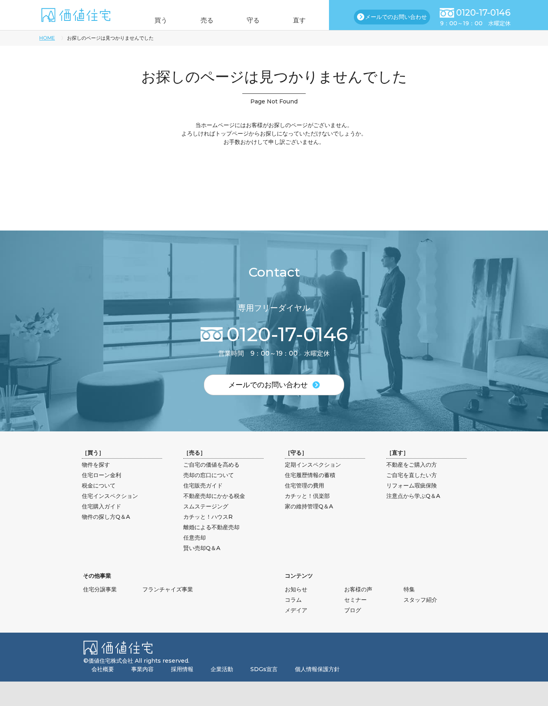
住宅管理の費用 (304, 485)
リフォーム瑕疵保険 (411, 485)
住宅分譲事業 (100, 589)
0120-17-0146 (483, 12)
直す (299, 20)
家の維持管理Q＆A (309, 506)
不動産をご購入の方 (411, 464)
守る (253, 20)
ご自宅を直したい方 (411, 475)
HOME (47, 38)
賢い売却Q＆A (201, 548)
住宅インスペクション (110, 496)
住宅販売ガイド (203, 485)
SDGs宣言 (264, 669)
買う (160, 20)
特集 (409, 589)
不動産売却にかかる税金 (214, 496)
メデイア (296, 610)
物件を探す (96, 464)
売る (207, 20)
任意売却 (194, 537)
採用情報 (182, 669)
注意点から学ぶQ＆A (413, 496)
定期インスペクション (313, 464)
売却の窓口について (208, 475)
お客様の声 (358, 589)
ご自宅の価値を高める (211, 464)
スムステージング (205, 506)
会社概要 (102, 669)
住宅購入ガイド (101, 506)
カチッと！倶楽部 (307, 496)
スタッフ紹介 (420, 599)
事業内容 (142, 669)
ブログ (352, 610)
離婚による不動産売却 (211, 527)
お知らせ (296, 589)
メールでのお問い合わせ (396, 16)
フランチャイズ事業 (167, 589)
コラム (293, 599)
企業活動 (222, 669)
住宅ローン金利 (101, 475)
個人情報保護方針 (317, 669)
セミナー (355, 599)
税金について (99, 485)
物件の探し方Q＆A (106, 516)
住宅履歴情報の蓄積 (310, 475)
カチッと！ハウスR (208, 516)
